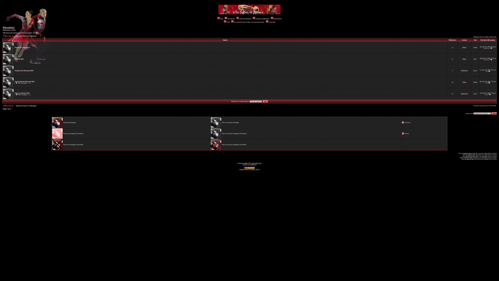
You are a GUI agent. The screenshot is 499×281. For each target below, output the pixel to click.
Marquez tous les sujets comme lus (485, 37)
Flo (486, 71)
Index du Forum (21, 36)
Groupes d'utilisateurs (262, 19)
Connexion (272, 22)
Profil (228, 22)
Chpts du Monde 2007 (22, 93)
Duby (464, 47)
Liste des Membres (245, 19)
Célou (464, 82)
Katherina (486, 48)
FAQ (221, 19)
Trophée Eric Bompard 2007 (24, 70)
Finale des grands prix (22, 47)
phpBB (245, 163)
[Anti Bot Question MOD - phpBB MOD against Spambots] (249, 168)
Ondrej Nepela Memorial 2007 (25, 81)
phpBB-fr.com (253, 164)
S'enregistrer (278, 19)
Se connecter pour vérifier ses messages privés (249, 22)
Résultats (9, 27)
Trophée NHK (19, 59)
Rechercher (231, 19)
